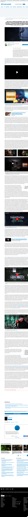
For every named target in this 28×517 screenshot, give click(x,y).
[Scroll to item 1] (20, 455)
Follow (10, 419)
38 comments (10, 45)
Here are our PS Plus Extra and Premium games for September (7, 462)
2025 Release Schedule (3, 0)
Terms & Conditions (14, 506)
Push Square (25, 507)
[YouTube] (7, 489)
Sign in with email (17, 437)
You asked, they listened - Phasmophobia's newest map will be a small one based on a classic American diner (19, 113)
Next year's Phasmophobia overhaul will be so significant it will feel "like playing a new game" (19, 239)
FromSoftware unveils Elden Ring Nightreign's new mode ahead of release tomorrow (7, 467)
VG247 (24, 510)
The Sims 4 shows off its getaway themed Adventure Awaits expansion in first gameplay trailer (7, 460)
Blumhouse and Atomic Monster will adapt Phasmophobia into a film (18, 366)
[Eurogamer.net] (6, 4)
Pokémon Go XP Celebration (16, 0)
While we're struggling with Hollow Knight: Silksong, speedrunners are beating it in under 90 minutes (7, 476)
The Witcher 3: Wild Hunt (15, 126)
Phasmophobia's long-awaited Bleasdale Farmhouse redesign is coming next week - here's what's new (17, 452)
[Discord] (13, 489)
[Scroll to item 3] (23, 455)
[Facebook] (3, 489)
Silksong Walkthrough (23, 0)
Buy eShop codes (3, 1)
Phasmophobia (7, 61)
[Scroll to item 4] (24, 455)
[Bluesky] (1, 489)
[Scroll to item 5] (25, 455)
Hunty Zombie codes (9, 0)
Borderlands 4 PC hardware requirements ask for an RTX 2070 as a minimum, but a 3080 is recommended (7, 473)
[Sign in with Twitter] (26, 436)
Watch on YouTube (19, 105)
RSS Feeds (2, 506)
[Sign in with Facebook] (24, 436)
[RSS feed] (9, 489)
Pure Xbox (25, 506)
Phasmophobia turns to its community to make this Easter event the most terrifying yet (5, 452)
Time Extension (25, 509)
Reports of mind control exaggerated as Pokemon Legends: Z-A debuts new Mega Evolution (6, 465)
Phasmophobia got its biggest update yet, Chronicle (20, 304)
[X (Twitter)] (5, 489)
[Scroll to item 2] (21, 455)
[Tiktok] (11, 489)
